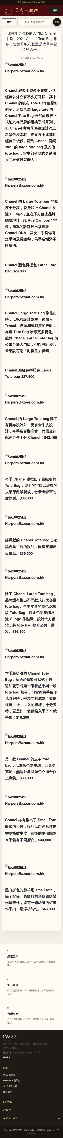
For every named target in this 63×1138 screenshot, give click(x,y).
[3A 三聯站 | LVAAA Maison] (21, 10)
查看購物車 (38, 21)
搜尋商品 (7, 1092)
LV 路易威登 (9, 1074)
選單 (55, 10)
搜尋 (9, 22)
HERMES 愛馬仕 (11, 1080)
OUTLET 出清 (10, 1086)
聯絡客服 (6, 1057)
